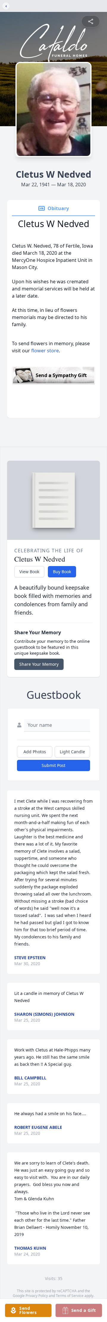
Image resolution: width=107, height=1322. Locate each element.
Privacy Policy (37, 1295)
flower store (45, 350)
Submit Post (53, 765)
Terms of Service (70, 1295)
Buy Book (62, 571)
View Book (29, 571)
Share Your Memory (39, 664)
